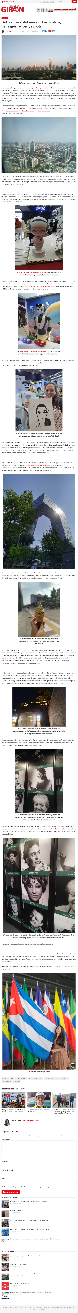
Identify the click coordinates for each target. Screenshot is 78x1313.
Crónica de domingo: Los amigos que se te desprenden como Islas (30, 1255)
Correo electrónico (8, 1170)
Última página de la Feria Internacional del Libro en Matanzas (29, 1220)
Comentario (6, 1139)
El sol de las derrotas (16, 1210)
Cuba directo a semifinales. (18, 1264)
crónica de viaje (20, 1078)
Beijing (5, 1078)
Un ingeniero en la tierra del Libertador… (38, 1111)
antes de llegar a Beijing (32, 88)
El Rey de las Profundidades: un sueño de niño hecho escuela (13, 1111)
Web (3, 1178)
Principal (4, 18)
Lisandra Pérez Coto (10, 31)
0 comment (35, 31)
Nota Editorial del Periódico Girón (20, 1283)
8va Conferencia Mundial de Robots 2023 (39, 286)
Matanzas (65, 1078)
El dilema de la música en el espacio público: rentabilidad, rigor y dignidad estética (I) (36, 1239)
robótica (17, 1081)
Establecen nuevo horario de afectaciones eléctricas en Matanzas (30, 1293)
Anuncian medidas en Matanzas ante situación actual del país (29, 1274)
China (11, 1078)
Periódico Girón (7, 1081)
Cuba (29, 1078)
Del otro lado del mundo (52, 1078)
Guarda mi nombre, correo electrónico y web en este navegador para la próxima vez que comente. (34, 1187)
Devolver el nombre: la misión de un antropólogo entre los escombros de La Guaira (64, 1112)
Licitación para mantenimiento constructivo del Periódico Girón (29, 1229)
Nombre (5, 1162)
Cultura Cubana (38, 1078)
